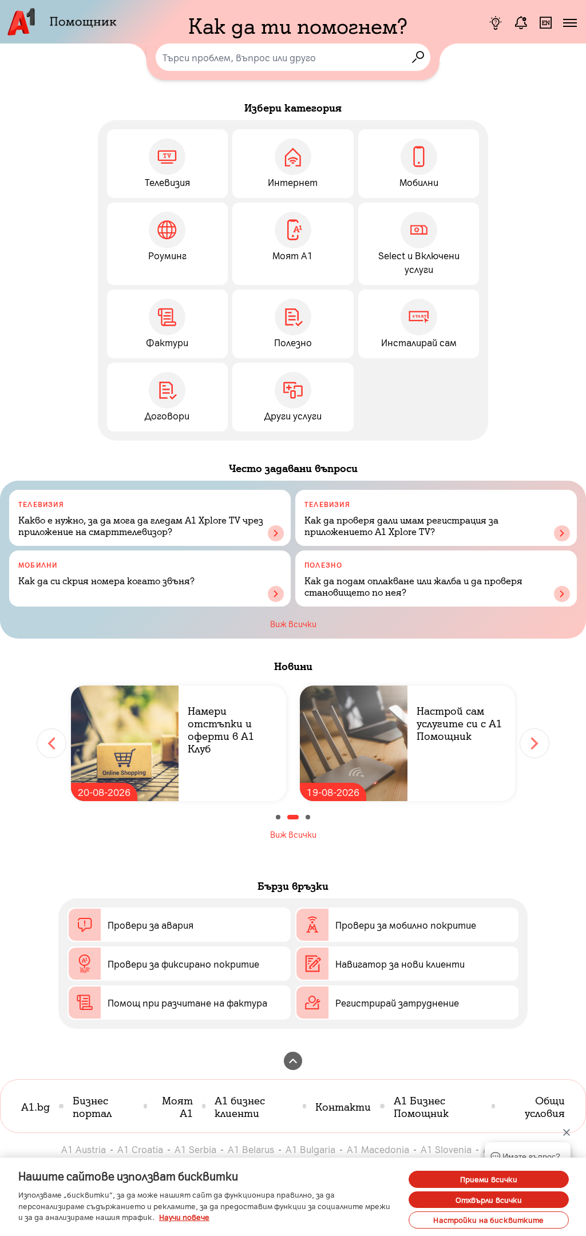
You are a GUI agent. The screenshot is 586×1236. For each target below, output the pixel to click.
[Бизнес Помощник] (495, 23)
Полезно (323, 564)
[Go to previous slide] (51, 743)
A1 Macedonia (378, 1149)
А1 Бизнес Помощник (421, 1106)
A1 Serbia (195, 1149)
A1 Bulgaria (310, 1149)
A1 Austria (83, 1149)
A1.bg (35, 1106)
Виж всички (293, 624)
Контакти (343, 1106)
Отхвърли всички (489, 1200)
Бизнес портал (92, 1106)
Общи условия (545, 1106)
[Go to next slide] (534, 743)
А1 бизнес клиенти (240, 1106)
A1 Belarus (251, 1149)
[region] (293, 1197)
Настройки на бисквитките (488, 1220)
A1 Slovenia (446, 1149)
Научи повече (184, 1217)
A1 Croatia (140, 1149)
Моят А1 (177, 1106)
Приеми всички (489, 1179)
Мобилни (37, 564)
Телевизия (41, 504)
